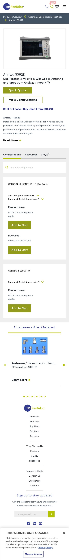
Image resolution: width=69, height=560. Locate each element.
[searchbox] (24, 167)
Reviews (34, 451)
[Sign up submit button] (51, 514)
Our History (34, 480)
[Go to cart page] (57, 6)
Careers (34, 485)
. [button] (34, 359)
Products (34, 416)
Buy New (34, 421)
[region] (34, 544)
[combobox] (34, 167)
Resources (34, 460)
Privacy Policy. (46, 547)
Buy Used (34, 426)
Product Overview (12, 16)
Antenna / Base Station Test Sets (45, 16)
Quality (34, 455)
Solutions (34, 431)
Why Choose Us (34, 446)
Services (34, 436)
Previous (4, 365)
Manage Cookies (33, 554)
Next (64, 365)
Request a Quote (34, 471)
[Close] (63, 532)
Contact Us (34, 475)
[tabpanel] (34, 361)
